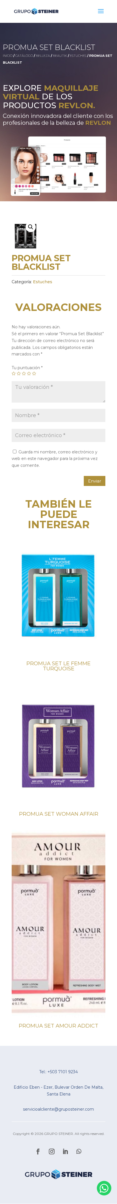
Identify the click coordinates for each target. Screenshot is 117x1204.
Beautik (60, 56)
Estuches (78, 56)
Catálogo (24, 56)
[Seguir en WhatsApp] (79, 1151)
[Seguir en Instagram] (51, 1151)
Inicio (7, 56)
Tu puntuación (27, 367)
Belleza (43, 56)
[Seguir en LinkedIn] (65, 1151)
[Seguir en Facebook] (38, 1151)
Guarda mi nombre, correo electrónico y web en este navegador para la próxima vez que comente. (55, 458)
